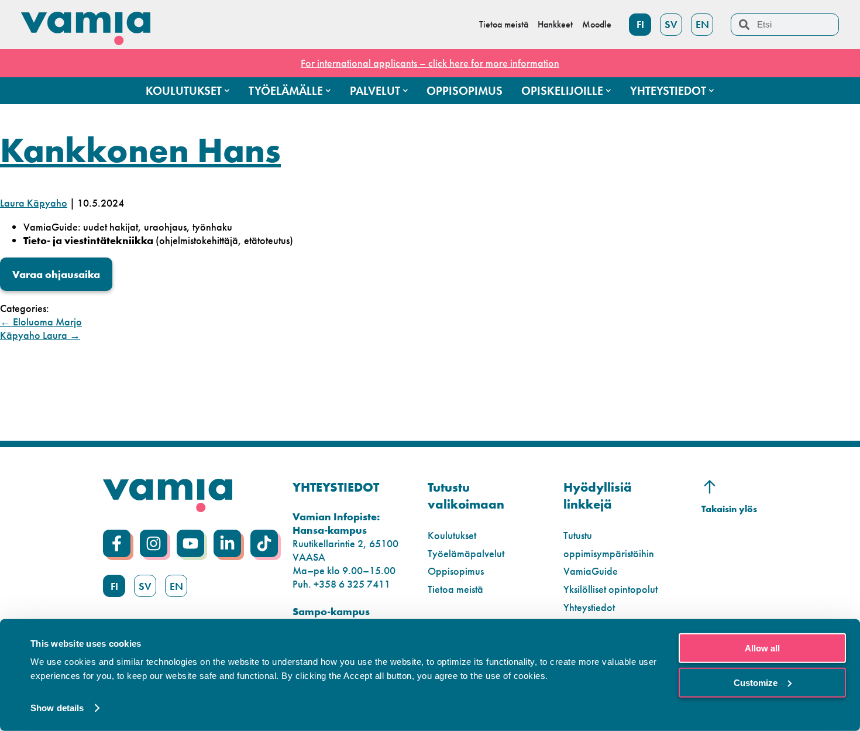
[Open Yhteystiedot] (711, 90)
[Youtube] (190, 543)
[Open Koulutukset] (227, 90)
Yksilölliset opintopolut (610, 589)
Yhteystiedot (589, 607)
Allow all (762, 648)
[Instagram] (153, 543)
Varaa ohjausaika (56, 274)
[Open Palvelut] (405, 90)
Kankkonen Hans (140, 150)
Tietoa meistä (455, 589)
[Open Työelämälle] (328, 90)
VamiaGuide (590, 571)
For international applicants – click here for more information (430, 63)
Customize (756, 682)
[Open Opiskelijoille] (608, 90)
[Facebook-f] (116, 543)
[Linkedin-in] (227, 543)
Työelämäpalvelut (466, 553)
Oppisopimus (456, 571)
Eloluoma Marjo (41, 321)
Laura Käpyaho (33, 203)
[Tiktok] (264, 543)
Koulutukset (452, 535)
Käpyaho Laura (40, 335)
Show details (57, 708)
